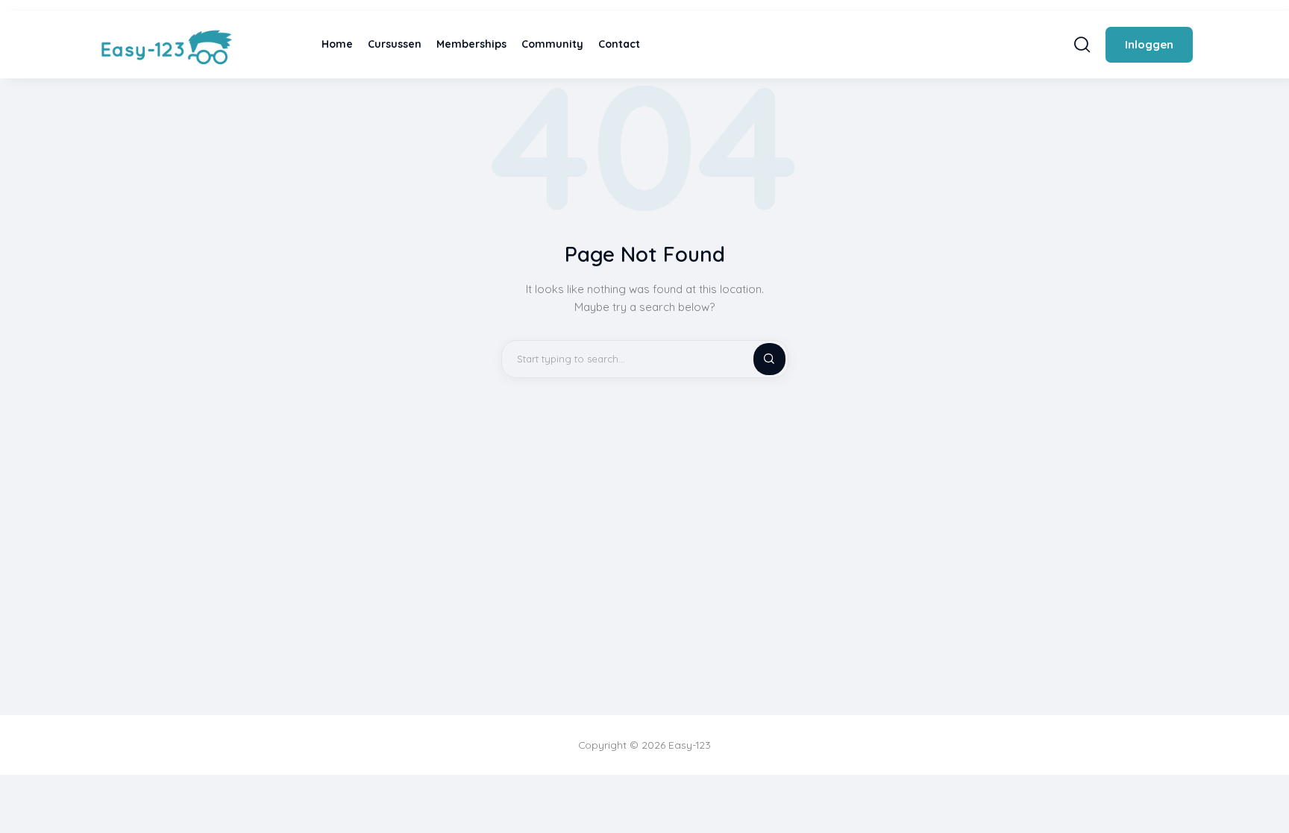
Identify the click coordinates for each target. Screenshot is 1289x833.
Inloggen (1149, 44)
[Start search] (1082, 44)
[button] (1267, 794)
